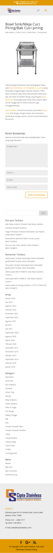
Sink (7, 423)
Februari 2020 (10, 344)
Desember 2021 (11, 313)
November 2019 (11, 351)
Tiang (7, 434)
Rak (6, 419)
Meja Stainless (11, 400)
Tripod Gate (10, 445)
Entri (8, 467)
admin (11, 32)
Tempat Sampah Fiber (14, 426)
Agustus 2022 (10, 306)
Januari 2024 (10, 298)
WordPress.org (11, 474)
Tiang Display (10, 442)
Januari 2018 (10, 367)
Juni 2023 (9, 302)
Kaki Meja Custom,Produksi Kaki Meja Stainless (24, 224)
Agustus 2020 (10, 336)
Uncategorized (11, 453)
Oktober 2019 (10, 355)
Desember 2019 (11, 348)
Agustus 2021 (10, 321)
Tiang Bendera (11, 438)
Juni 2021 (9, 329)
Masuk (8, 463)
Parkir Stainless (11, 404)
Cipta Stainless (11, 110)
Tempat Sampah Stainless (15, 430)
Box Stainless (10, 384)
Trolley (8, 449)
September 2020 (11, 332)
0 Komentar (42, 32)
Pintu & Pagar (10, 407)
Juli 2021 (8, 325)
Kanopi (8, 396)
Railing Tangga (11, 415)
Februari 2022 (10, 310)
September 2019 (11, 359)
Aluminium (9, 377)
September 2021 (11, 317)
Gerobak (8, 388)
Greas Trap (9, 392)
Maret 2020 (10, 340)
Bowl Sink (31, 32)
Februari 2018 (10, 363)
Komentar (11, 471)
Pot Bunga (9, 411)
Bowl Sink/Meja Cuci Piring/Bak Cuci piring (26, 88)
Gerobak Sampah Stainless (16, 228)
